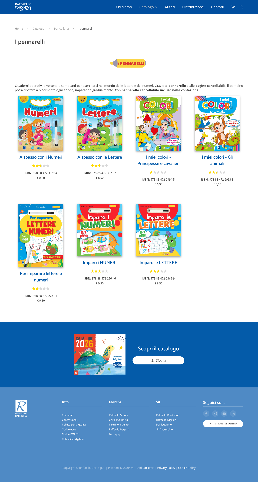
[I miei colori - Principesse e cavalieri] (158, 123)
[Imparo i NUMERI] (99, 230)
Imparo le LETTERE (158, 263)
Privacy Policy (166, 468)
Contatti (217, 7)
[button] (241, 7)
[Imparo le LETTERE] (158, 230)
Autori (170, 7)
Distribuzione (193, 7)
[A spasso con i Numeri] (40, 123)
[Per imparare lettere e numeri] (40, 235)
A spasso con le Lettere (99, 157)
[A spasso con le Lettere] (99, 123)
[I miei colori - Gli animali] (217, 123)
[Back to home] (24, 7)
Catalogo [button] (146, 7)
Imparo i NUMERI (100, 263)
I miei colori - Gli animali (217, 160)
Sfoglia (161, 360)
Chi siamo (124, 7)
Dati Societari (145, 468)
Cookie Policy (187, 468)
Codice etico (69, 429)
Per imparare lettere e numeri (41, 277)
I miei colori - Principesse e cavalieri (158, 160)
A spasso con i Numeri (40, 157)
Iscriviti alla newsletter (226, 423)
